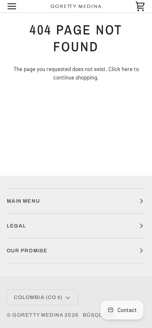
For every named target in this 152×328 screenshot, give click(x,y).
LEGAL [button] (16, 226)
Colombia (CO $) (38, 297)
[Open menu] (19, 6)
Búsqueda (99, 315)
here (127, 69)
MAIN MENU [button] (23, 201)
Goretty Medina (37, 315)
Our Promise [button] (27, 251)
